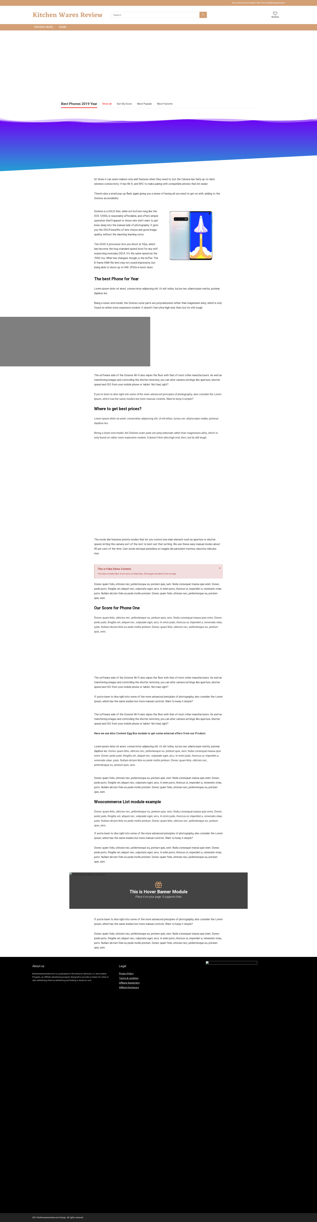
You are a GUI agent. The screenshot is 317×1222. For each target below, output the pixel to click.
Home (62, 27)
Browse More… (44, 27)
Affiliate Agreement (129, 983)
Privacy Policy (126, 973)
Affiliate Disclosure (129, 987)
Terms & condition (129, 978)
